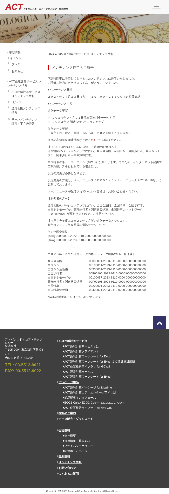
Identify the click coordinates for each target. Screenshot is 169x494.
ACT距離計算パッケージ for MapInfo (88, 387)
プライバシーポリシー (78, 445)
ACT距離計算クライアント (81, 351)
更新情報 (15, 52)
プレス (16, 64)
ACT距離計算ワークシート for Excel (87, 356)
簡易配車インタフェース (80, 397)
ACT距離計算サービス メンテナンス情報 (24, 83)
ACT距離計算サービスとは (81, 346)
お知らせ (17, 71)
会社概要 (70, 435)
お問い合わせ (67, 467)
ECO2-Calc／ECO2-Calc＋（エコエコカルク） (94, 402)
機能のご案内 (67, 413)
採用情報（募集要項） (78, 440)
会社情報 (64, 430)
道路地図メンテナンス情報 (26, 110)
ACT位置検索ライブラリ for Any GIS (88, 407)
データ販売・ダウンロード (76, 418)
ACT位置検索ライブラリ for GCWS (87, 366)
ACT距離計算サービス (73, 341)
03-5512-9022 (28, 371)
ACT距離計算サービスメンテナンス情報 (26, 94)
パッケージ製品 (69, 382)
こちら (92, 140)
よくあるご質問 (69, 473)
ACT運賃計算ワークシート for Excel (87, 376)
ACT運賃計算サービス (78, 371)
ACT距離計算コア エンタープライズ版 (90, 392)
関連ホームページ (75, 451)
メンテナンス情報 (70, 462)
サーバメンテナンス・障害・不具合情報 (26, 121)
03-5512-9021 (28, 365)
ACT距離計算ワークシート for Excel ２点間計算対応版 (99, 361)
